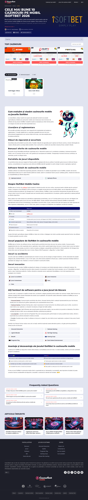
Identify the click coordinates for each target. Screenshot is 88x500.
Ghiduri (76, 2)
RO (6, 472)
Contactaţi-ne (61, 449)
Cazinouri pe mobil (51, 2)
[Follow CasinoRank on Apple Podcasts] (82, 472)
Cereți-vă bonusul (17, 62)
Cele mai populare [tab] (12, 74)
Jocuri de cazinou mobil (65, 2)
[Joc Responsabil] (47, 486)
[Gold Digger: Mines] (14, 87)
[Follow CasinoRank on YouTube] (75, 472)
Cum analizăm (61, 454)
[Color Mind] (37, 486)
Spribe (44, 449)
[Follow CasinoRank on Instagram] (68, 472)
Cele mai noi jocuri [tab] (25, 74)
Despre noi (61, 446)
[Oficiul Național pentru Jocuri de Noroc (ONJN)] (23, 486)
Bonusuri (26, 446)
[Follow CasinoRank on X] (72, 472)
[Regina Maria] (29, 486)
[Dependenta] (57, 486)
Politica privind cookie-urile (44, 498)
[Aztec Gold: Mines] (34, 87)
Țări (27, 454)
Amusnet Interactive (44, 446)
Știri (82, 2)
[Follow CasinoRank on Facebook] (65, 472)
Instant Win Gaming (44, 456)
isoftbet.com (30, 213)
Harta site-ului (27, 456)
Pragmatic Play (44, 451)
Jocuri (26, 449)
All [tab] (34, 74)
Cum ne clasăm (61, 451)
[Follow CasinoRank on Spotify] (78, 472)
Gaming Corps (44, 454)
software (25, 187)
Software (26, 451)
